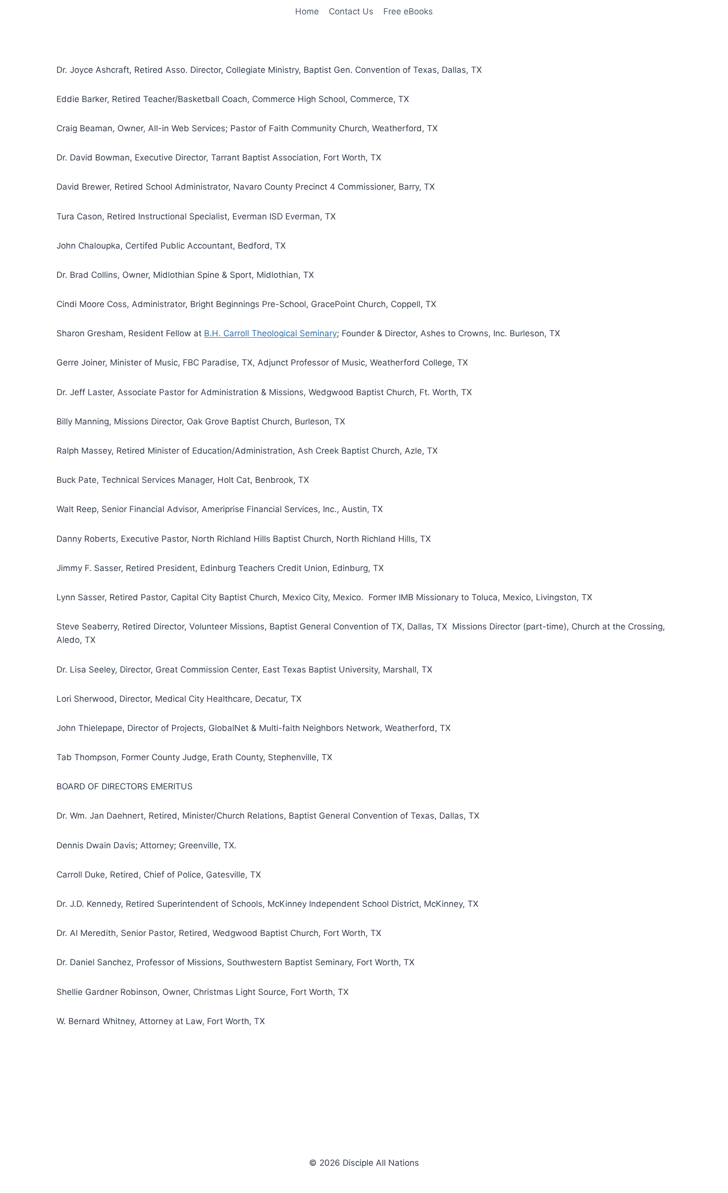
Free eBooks (408, 11)
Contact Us (351, 11)
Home (307, 11)
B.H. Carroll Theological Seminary (270, 333)
